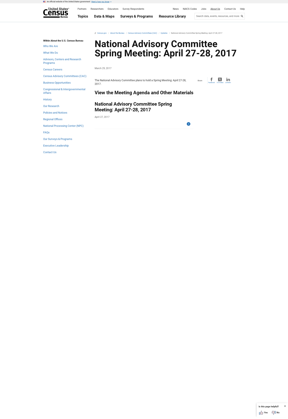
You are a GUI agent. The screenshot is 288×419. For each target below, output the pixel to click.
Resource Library (172, 16)
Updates (164, 33)
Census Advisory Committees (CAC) (143, 33)
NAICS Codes (190, 9)
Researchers (97, 9)
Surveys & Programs (136, 16)
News (176, 9)
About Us (215, 9)
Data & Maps (104, 16)
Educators (113, 9)
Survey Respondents (133, 9)
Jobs (203, 9)
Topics (83, 16)
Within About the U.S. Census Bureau (63, 40)
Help (242, 9)
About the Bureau (117, 33)
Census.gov (102, 33)
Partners (82, 9)
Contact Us (230, 9)
